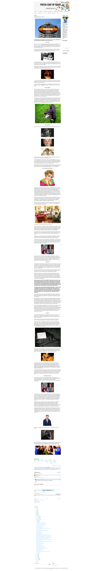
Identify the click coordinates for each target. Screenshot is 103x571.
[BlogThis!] (46, 467)
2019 (36, 507)
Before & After (50, 11)
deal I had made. (37, 44)
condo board (42, 468)
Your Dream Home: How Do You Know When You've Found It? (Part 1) (51, 462)
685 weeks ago (42, 479)
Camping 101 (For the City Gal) (40, 522)
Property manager (52, 469)
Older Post (59, 498)
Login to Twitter (53, 490)
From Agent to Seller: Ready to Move (47, 462)
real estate (56, 469)
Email (43, 491)
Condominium (36, 469)
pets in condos (48, 469)
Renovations (61, 11)
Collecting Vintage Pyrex (40, 549)
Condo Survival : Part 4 (39, 550)
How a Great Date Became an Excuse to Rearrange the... (44, 539)
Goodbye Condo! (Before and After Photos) (55, 462)
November (38, 517)
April (37, 556)
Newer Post (36, 498)
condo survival (57, 468)
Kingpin (39, 469)
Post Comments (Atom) (41, 500)
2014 (36, 513)
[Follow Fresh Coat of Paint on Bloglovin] (66, 51)
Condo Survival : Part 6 (39, 531)
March (37, 557)
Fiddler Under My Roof (39, 545)
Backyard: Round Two (39, 540)
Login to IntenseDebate (44, 490)
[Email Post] (44, 467)
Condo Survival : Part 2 (39, 461)
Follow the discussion (60, 472)
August (37, 520)
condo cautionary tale (47, 468)
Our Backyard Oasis (39, 532)
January (37, 559)
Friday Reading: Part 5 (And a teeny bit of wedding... (43, 541)
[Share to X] (47, 467)
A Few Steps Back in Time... (40, 527)
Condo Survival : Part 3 (43, 461)
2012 (36, 561)
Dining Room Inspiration (40, 543)
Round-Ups (45, 11)
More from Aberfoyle (39, 529)
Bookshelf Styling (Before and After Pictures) (42, 551)
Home (35, 11)
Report (60, 477)
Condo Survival (66, 11)
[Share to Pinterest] (49, 467)
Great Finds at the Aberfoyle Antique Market (42, 538)
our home (45, 469)
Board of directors (38, 468)
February (37, 558)
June (37, 553)
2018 (36, 509)
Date (37, 473)
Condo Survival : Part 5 (39, 542)
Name (35, 491)
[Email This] (46, 467)
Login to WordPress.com (48, 490)
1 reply (38, 477)
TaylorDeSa (37, 479)
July (37, 521)
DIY (37, 11)
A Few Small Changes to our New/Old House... (42, 528)
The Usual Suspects (57, 192)
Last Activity (41, 473)
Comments (55, 565)
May (37, 555)
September (38, 519)
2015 (36, 512)
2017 (36, 510)
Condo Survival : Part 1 (35, 461)
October (37, 518)
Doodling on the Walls (39, 526)
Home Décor (41, 11)
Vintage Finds (56, 11)
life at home (41, 469)
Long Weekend (38, 552)
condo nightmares (52, 468)
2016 (36, 511)
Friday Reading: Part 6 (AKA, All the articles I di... (43, 534)
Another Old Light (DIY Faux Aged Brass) (42, 530)
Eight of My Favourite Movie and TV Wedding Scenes (44, 537)
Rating (39, 473)
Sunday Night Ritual (39, 533)
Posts (54, 564)
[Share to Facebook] (48, 467)
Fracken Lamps (38, 544)
